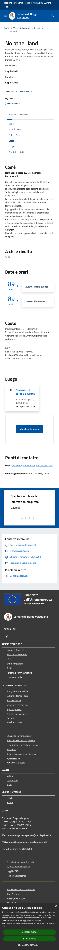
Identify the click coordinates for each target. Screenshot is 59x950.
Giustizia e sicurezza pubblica (21, 740)
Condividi (10, 91)
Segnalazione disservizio (18, 866)
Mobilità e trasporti (16, 722)
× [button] (56, 906)
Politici (10, 668)
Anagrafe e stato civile (17, 691)
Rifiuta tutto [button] (29, 939)
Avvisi (9, 785)
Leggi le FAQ (13, 871)
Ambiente (11, 749)
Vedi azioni (25, 91)
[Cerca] (53, 16)
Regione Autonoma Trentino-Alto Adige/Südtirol (27, 2)
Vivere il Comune (22, 28)
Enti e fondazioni (15, 663)
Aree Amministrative (17, 654)
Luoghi (10, 798)
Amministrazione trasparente (21, 889)
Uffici (9, 659)
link (3, 926)
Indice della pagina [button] (18, 114)
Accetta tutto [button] (29, 932)
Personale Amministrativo (19, 672)
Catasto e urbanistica (17, 714)
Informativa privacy (16, 898)
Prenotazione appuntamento (20, 862)
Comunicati (12, 780)
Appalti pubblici (14, 709)
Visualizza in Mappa (29, 429)
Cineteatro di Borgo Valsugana (25, 392)
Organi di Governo (15, 650)
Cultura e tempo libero (17, 696)
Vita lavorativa (14, 700)
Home (6, 28)
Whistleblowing (14, 903)
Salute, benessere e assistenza (21, 754)
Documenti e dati (15, 677)
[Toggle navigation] (5, 15)
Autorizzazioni (13, 758)
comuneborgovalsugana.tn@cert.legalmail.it (29, 835)
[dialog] (29, 926)
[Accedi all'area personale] (7, 7)
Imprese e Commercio (17, 705)
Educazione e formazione (19, 736)
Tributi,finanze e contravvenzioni (23, 745)
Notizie (10, 776)
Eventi (37, 28)
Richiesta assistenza (16, 875)
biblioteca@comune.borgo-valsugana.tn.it (32, 465)
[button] (29, 945)
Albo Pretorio (13, 894)
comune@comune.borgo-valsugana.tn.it (26, 842)
